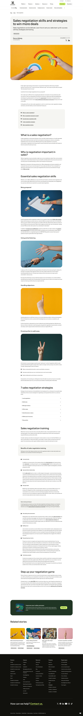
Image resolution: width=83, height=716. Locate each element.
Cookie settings (30, 713)
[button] (40, 398)
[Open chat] (80, 713)
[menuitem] (24, 4)
